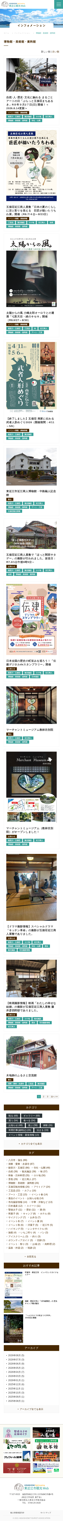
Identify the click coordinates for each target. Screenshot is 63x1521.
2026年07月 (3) (16, 1359)
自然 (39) (13, 1171)
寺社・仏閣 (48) (42, 1167)
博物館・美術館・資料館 (17, 120)
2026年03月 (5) (16, 1376)
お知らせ (11, 566)
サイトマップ (45, 1513)
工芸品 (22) (14, 1190)
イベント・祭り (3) (18, 1244)
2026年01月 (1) (16, 1380)
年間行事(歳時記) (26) (19, 1130)
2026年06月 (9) (16, 1363)
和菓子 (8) (13, 1213)
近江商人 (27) (29, 1179)
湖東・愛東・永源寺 (16, 1084)
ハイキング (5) (15, 1229)
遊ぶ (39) (33, 1125)
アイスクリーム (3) (18, 1236)
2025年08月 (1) (16, 1401)
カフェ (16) (30, 1190)
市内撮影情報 (24, 950)
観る (10, 499)
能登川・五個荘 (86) (18, 1167)
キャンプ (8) (29, 1213)
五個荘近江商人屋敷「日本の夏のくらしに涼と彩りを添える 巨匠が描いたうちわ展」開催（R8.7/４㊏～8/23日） (31, 210)
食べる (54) (29, 1120)
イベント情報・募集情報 (17, 113)
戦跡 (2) (32, 1248)
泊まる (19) (42, 1130)
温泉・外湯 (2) (15, 1248)
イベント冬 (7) (15, 1221)
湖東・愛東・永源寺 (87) (21, 1164)
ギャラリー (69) (31, 1115)
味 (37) (43, 1171)
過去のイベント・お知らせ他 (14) (26, 1198)
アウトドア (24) (42, 1187)
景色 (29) (13, 1179)
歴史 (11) (30, 1209)
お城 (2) (36, 1244)
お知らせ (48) (15, 1125)
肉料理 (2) (50, 1244)
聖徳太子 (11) (15, 1209)
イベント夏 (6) (35, 1221)
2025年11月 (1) (16, 1388)
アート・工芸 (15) (17, 1194)
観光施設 (28, 117)
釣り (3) (36, 1236)
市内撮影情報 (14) (17, 1202)
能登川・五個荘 (14, 117)
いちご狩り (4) (28, 1232)
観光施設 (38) (29, 1171)
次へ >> (54, 1097)
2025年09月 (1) (16, 1397)
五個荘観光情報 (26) (18, 1187)
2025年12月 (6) (16, 1384)
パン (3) (44, 1232)
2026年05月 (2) (16, 1368)
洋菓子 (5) (33, 1225)
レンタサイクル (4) (37, 1229)
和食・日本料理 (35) (18, 1175)
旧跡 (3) (41, 1240)
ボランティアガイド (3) (20, 1240)
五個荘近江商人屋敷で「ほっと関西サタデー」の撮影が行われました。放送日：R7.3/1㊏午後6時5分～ (31, 558)
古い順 (55, 51)
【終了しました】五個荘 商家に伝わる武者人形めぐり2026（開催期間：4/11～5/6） (30, 422)
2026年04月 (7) (16, 1372)
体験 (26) (47, 1125)
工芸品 (10, 222)
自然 (51, 222)
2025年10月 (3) (16, 1392)
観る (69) (13, 1115)
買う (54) (13, 1120)
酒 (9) (42, 1209)
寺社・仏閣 (36, 120)
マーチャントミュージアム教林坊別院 (29, 729)
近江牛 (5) (47, 1225)
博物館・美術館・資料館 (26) (23, 1183)
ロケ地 (38, 117)
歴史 (46, 946)
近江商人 (48, 117)
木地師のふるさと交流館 (21, 1075)
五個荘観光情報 (14, 511)
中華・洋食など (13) (41, 1202)
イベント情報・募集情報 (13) (23, 1135)
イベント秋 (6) (15, 1225)
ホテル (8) (45, 1213)
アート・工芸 (37, 332)
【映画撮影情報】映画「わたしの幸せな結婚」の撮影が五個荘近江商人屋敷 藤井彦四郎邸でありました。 (31, 1007)
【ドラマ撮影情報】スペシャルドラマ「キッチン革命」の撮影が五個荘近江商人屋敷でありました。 (31, 930)
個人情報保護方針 (17, 1513)
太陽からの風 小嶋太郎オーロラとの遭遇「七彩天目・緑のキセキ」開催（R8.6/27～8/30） (30, 316)
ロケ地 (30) (39, 1175)
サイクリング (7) (17, 1217)
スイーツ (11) (33, 1206)
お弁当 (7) (35, 1217)
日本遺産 (35, 677)
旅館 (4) (12, 1232)
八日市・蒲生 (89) (17, 1160)
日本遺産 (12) (15, 1206)
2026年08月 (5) (16, 1355)
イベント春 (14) (39, 1194)
